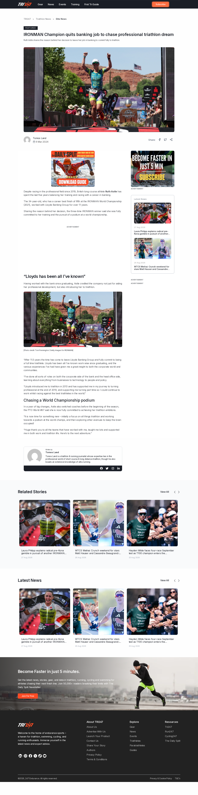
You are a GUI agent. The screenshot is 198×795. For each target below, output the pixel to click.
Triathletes (135, 740)
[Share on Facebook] (160, 140)
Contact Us (92, 740)
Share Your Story (96, 745)
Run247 (169, 731)
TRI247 (27, 19)
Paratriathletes (137, 745)
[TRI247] (25, 4)
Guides (133, 750)
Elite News (61, 19)
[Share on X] (166, 140)
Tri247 (168, 726)
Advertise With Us (96, 731)
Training (75, 4)
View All (164, 491)
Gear (40, 4)
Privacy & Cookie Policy (161, 778)
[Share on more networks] (171, 140)
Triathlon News (43, 19)
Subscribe (160, 4)
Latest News (30, 580)
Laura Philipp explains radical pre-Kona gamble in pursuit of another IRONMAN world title (151, 233)
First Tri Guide (91, 4)
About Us (92, 726)
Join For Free (173, 4)
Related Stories (32, 491)
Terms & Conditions (97, 759)
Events (62, 4)
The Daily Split (172, 740)
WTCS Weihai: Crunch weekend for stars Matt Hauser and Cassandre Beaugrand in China (151, 269)
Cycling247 (171, 736)
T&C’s (177, 778)
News (51, 4)
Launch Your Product (98, 736)
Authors (91, 750)
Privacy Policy (94, 754)
